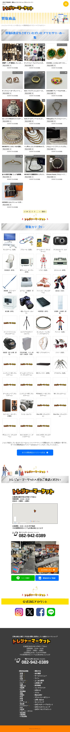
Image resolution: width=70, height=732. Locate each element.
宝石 (21, 707)
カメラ (22, 682)
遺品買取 (23, 713)
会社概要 (38, 673)
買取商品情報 (23, 671)
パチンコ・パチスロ (26, 711)
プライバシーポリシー (42, 697)
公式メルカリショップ (42, 707)
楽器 (21, 678)
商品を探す (38, 695)
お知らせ (38, 690)
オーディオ (23, 702)
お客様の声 (38, 683)
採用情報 (38, 685)
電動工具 (23, 686)
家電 (21, 673)
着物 (21, 693)
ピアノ (22, 689)
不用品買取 (23, 716)
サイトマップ (39, 702)
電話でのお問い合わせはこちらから (32, 535)
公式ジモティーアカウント (44, 704)
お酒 (21, 700)
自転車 (22, 709)
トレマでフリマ (40, 688)
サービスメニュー (41, 676)
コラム (37, 692)
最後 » (44, 211)
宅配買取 (23, 714)
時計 (21, 677)
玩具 (21, 675)
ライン (37, 678)
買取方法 (38, 671)
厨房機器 (23, 691)
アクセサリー (24, 705)
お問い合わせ (39, 700)
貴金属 (22, 704)
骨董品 (22, 695)
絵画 (21, 698)
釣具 (21, 696)
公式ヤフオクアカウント (43, 709)
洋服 (21, 684)
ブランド (23, 680)
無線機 (22, 687)
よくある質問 (39, 680)
